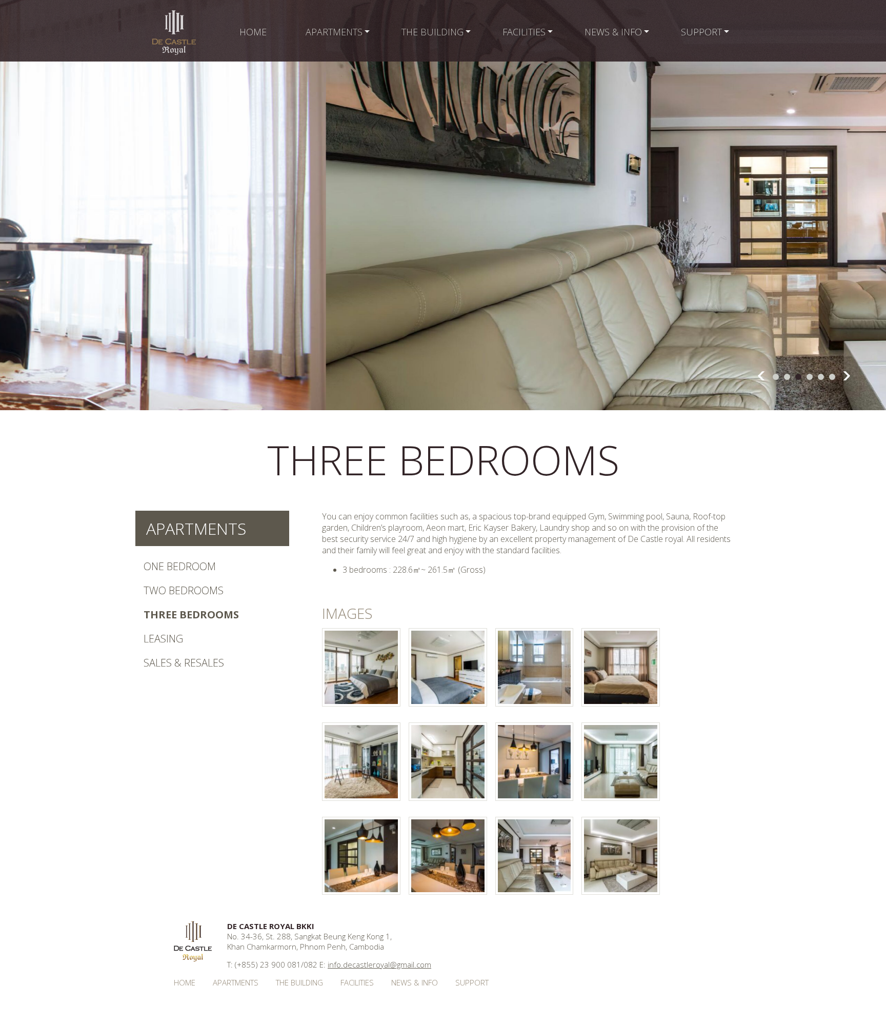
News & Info (414, 982)
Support (472, 982)
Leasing (163, 639)
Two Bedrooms (184, 590)
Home (184, 982)
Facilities (357, 982)
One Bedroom (180, 566)
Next (846, 375)
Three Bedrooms (191, 614)
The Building (299, 982)
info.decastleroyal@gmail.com (379, 964)
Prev (761, 375)
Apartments (196, 528)
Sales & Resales (184, 663)
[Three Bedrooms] (361, 703)
